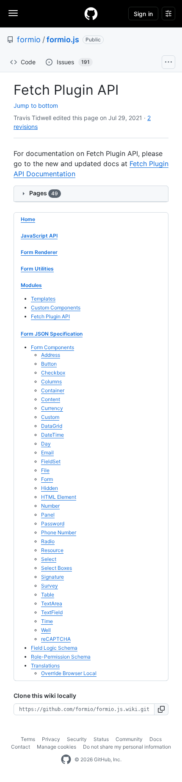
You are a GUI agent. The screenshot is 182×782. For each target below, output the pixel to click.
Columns (51, 381)
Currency (52, 408)
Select (48, 559)
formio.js (63, 39)
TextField (52, 612)
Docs (155, 739)
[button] (161, 709)
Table (47, 594)
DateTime (52, 435)
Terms (28, 739)
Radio (48, 541)
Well (46, 630)
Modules (31, 285)
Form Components (52, 347)
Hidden (49, 488)
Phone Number (58, 532)
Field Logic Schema (54, 648)
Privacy (51, 739)
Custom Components (55, 307)
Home (28, 219)
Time (47, 621)
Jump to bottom (36, 105)
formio (29, 39)
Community (129, 739)
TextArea (51, 603)
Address (50, 355)
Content (50, 399)
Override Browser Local (69, 673)
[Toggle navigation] (13, 13)
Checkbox (53, 372)
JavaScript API (39, 235)
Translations (45, 665)
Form (47, 479)
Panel (48, 514)
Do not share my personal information (127, 747)
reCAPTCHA (56, 639)
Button (49, 364)
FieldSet (51, 461)
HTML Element (58, 497)
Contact (20, 747)
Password (52, 523)
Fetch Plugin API (50, 316)
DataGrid (51, 426)
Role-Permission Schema (61, 656)
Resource (52, 550)
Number (50, 506)
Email (47, 452)
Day (46, 443)
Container (52, 390)
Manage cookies (56, 747)
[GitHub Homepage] (66, 759)
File (45, 470)
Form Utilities (37, 268)
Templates (43, 298)
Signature (52, 577)
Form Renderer (39, 252)
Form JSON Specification (52, 334)
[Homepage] (91, 13)
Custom (50, 417)
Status (101, 739)
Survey (49, 585)
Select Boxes (56, 568)
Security (77, 739)
